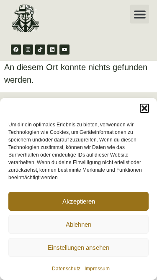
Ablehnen (78, 224)
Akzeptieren (78, 201)
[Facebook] (16, 49)
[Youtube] (64, 49)
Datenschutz (66, 269)
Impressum (97, 269)
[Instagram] (28, 49)
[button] (144, 108)
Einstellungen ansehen (78, 247)
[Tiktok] (40, 49)
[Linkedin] (52, 49)
